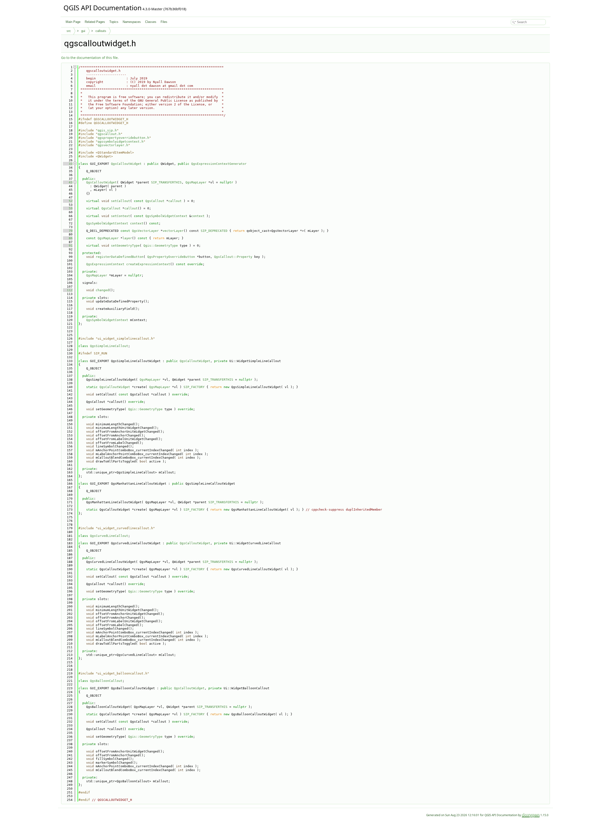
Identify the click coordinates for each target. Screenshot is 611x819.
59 (68, 208)
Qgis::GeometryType (160, 245)
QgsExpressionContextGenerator (219, 164)
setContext (120, 216)
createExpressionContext (148, 264)
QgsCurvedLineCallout (109, 536)
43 (68, 182)
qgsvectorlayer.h (113, 145)
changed (102, 290)
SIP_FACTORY (194, 387)
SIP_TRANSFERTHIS (166, 182)
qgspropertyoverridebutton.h (123, 138)
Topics (113, 22)
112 (68, 290)
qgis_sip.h (107, 130)
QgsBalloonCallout (106, 681)
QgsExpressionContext (105, 264)
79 (68, 231)
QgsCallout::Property (233, 257)
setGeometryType (125, 245)
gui (83, 31)
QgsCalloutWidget (126, 164)
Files (164, 22)
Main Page (73, 22)
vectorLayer (173, 231)
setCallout (120, 201)
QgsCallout (154, 201)
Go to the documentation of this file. (90, 57)
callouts (100, 31)
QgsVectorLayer (145, 231)
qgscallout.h (109, 134)
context (198, 216)
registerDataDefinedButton (119, 257)
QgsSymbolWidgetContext (166, 216)
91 (68, 245)
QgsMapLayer (195, 182)
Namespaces (132, 22)
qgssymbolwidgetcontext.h (120, 141)
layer (127, 238)
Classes (150, 22)
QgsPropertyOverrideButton (171, 257)
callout (175, 201)
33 (68, 164)
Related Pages (95, 22)
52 (68, 201)
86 (68, 238)
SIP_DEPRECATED (214, 231)
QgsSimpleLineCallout (109, 346)
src (69, 31)
